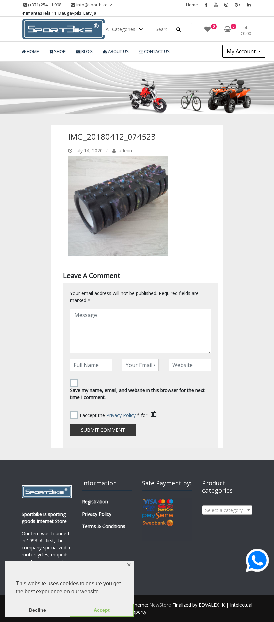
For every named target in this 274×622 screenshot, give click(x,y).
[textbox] (227, 510)
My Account (242, 51)
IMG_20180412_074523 (112, 136)
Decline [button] (37, 610)
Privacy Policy (121, 415)
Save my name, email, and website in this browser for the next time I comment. (137, 393)
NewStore (160, 605)
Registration (95, 501)
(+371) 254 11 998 (44, 5)
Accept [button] (102, 610)
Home (192, 5)
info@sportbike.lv (93, 5)
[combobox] (227, 510)
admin (124, 150)
